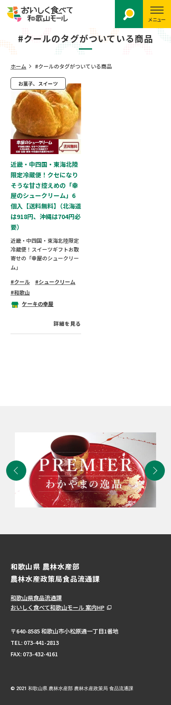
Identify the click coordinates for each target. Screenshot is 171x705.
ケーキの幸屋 (37, 303)
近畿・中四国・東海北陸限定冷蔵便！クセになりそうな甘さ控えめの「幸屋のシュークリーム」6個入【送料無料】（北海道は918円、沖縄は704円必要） (46, 195)
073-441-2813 (41, 642)
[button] (16, 470)
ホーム (18, 66)
